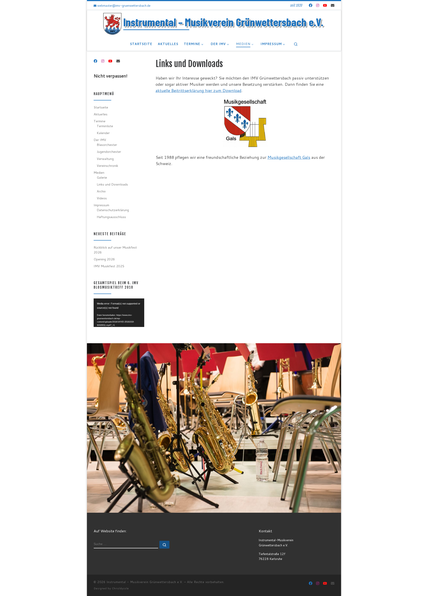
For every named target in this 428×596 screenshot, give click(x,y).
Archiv (101, 191)
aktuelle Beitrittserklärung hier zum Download (198, 90)
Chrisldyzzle (120, 588)
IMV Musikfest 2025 (109, 266)
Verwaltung (105, 158)
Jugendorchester (109, 151)
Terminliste (105, 126)
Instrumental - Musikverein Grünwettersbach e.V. (145, 582)
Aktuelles (100, 114)
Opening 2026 (104, 259)
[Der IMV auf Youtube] (325, 5)
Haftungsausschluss (111, 216)
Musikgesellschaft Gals (289, 157)
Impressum (101, 205)
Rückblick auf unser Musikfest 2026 (115, 250)
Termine (99, 121)
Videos (102, 198)
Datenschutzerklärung (113, 210)
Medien (99, 172)
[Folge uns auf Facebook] (310, 5)
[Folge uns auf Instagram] (317, 5)
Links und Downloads (112, 184)
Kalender (103, 133)
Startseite (101, 107)
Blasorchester (107, 144)
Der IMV (100, 139)
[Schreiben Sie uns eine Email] (332, 5)
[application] (119, 312)
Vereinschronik (107, 165)
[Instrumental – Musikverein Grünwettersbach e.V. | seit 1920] (112, 23)
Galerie (102, 177)
